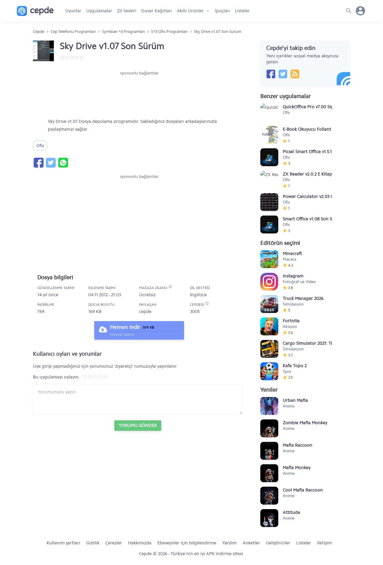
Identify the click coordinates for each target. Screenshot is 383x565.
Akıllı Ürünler (190, 10)
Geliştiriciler (278, 543)
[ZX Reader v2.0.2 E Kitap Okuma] (269, 180)
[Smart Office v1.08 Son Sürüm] (269, 224)
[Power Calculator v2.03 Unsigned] (269, 202)
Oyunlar (73, 10)
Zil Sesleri (126, 10)
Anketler (251, 543)
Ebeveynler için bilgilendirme (186, 543)
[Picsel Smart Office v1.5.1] (269, 157)
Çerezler (113, 543)
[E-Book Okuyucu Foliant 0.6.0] (269, 135)
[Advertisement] (139, 94)
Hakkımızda (139, 543)
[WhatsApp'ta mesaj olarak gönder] (62, 163)
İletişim (324, 543)
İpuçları (222, 10)
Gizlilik (92, 543)
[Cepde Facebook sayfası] (270, 73)
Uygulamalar (99, 10)
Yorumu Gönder (138, 425)
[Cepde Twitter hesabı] (282, 73)
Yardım (229, 543)
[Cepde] (35, 11)
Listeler (242, 10)
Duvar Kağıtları (156, 10)
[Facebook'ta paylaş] (38, 163)
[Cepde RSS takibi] (294, 73)
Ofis (40, 145)
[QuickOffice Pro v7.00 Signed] (269, 112)
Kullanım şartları (63, 543)
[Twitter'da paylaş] (50, 163)
